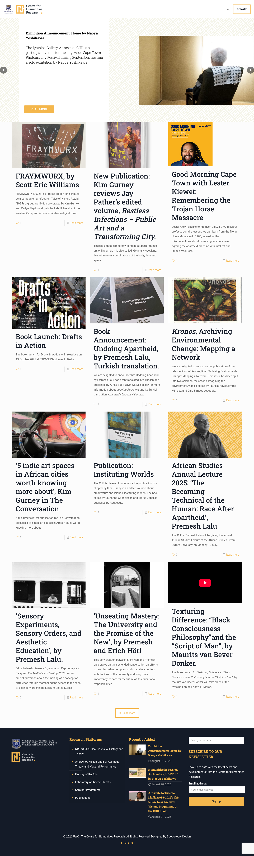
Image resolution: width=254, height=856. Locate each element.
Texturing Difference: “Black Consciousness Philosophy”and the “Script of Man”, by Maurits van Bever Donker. (204, 637)
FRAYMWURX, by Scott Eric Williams (47, 180)
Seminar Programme (87, 790)
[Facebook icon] (121, 843)
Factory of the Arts (86, 774)
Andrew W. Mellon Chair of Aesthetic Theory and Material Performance (97, 764)
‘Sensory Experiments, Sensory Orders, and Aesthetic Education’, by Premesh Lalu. (49, 637)
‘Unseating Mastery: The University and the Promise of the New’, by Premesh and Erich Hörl (126, 633)
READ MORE (39, 109)
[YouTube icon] (129, 843)
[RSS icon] (132, 843)
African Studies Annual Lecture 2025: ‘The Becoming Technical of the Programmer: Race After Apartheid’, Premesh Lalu (203, 495)
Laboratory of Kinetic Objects (93, 782)
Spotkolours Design (179, 836)
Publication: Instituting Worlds (124, 470)
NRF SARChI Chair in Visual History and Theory (99, 751)
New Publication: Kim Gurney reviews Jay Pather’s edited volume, (125, 206)
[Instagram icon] (125, 843)
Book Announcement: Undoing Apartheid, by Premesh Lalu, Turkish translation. (126, 348)
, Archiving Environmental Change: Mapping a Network (203, 344)
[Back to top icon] (237, 849)
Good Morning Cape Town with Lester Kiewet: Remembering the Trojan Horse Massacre (204, 196)
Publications (82, 797)
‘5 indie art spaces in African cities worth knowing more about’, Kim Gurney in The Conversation (45, 487)
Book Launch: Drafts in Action (49, 341)
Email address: (198, 783)
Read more (76, 223)
